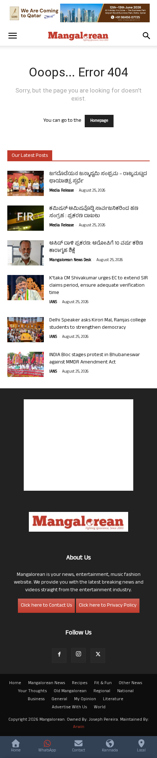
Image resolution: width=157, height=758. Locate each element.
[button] (12, 36)
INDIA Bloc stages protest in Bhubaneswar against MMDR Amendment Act (94, 359)
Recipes (79, 683)
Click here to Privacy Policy (108, 606)
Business (36, 699)
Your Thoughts (32, 691)
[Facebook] (59, 655)
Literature (113, 699)
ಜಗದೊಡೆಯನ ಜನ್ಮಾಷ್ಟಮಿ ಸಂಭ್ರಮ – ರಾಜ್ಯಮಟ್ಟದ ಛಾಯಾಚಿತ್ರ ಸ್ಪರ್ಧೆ (98, 178)
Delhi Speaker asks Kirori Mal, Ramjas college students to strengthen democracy (97, 324)
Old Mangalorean (70, 691)
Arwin (78, 727)
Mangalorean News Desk (70, 260)
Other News (130, 683)
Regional (101, 691)
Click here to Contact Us (46, 606)
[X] (98, 655)
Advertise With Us (69, 707)
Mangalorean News (46, 683)
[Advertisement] (78, 445)
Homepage (99, 121)
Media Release (61, 191)
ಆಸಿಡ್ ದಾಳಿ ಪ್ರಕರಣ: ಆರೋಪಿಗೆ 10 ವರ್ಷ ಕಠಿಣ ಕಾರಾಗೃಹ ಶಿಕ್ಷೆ (96, 247)
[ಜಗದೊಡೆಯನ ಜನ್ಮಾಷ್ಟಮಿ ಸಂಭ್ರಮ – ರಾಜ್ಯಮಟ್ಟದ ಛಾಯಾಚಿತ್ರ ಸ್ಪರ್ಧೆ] (25, 183)
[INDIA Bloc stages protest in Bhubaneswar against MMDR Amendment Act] (25, 364)
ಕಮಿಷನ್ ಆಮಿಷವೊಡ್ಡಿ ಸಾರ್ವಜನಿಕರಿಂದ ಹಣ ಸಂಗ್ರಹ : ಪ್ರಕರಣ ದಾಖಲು (93, 212)
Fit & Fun (103, 683)
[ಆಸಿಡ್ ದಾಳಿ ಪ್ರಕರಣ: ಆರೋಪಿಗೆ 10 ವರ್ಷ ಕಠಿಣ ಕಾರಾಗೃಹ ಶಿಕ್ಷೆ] (25, 252)
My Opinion (85, 699)
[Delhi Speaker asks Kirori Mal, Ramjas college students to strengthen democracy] (25, 329)
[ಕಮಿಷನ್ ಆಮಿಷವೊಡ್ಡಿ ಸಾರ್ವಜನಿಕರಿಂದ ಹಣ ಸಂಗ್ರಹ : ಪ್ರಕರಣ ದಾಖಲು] (25, 218)
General (59, 699)
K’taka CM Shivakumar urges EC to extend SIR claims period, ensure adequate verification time (98, 285)
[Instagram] (78, 655)
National (125, 691)
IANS (53, 302)
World (100, 707)
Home (15, 683)
